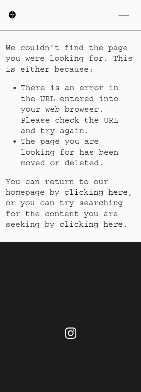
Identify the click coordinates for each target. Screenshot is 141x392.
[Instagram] (71, 333)
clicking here (96, 192)
